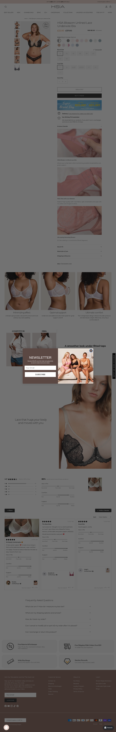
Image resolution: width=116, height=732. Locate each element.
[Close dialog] (91, 350)
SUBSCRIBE (40, 374)
